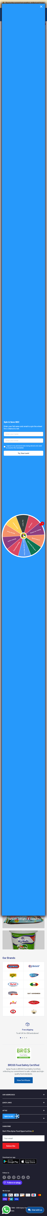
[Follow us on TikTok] (23, 1177)
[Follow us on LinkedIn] (28, 1177)
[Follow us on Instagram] (14, 1177)
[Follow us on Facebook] (4, 1177)
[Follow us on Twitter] (9, 1177)
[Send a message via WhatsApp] (6, 1210)
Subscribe (10, 1146)
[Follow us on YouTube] (18, 1177)
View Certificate (23, 1080)
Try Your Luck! (23, 453)
